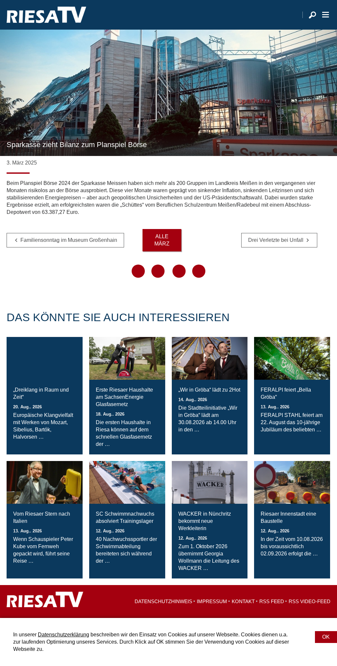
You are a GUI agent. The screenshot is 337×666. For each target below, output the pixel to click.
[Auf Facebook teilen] (138, 271)
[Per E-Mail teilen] (198, 271)
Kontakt (243, 601)
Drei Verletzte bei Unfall (275, 240)
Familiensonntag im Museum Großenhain (68, 240)
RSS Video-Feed (309, 601)
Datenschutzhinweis (163, 601)
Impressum (212, 601)
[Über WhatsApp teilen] (179, 271)
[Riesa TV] (46, 15)
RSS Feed (271, 601)
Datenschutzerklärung (63, 634)
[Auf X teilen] (158, 271)
